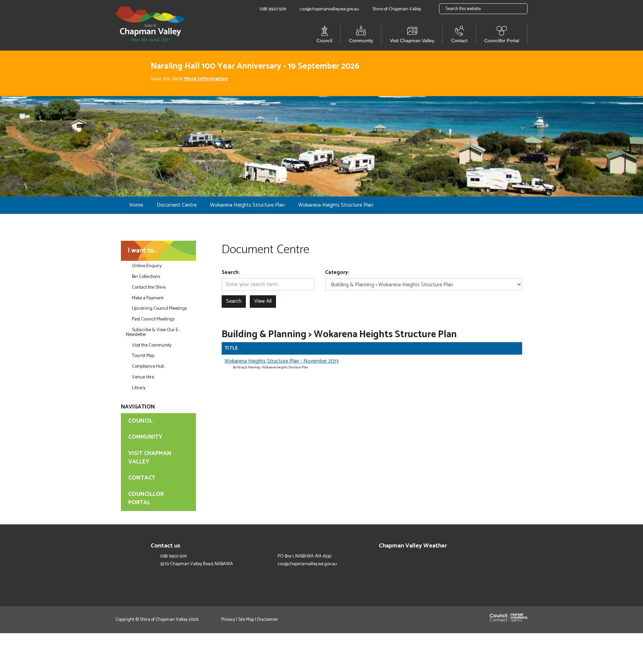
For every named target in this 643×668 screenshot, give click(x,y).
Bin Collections (146, 277)
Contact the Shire (148, 287)
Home (136, 205)
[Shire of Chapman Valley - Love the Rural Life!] (150, 24)
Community (361, 40)
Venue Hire (143, 377)
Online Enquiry (146, 266)
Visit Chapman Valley (412, 40)
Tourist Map (143, 356)
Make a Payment (147, 298)
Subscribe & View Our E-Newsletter (153, 332)
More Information (206, 78)
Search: (231, 273)
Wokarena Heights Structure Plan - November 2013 (281, 361)
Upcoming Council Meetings (159, 308)
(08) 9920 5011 (173, 556)
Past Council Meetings (153, 319)
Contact (459, 40)
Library (138, 388)
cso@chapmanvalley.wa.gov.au (307, 564)
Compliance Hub (148, 366)
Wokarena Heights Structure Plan (247, 205)
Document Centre (177, 205)
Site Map (246, 619)
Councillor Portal (501, 40)
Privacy (228, 619)
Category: (337, 273)
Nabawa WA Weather (470, 561)
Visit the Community (151, 345)
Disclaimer (267, 619)
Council (324, 40)
